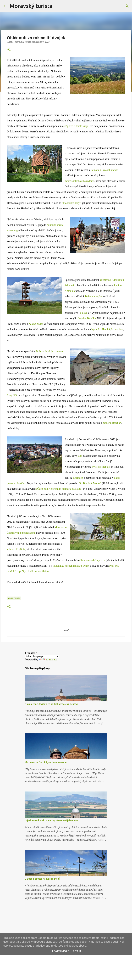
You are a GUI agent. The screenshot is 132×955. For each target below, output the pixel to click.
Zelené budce (36, 323)
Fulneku (83, 312)
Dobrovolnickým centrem (49, 351)
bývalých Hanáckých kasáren (107, 329)
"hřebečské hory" (71, 203)
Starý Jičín (12, 395)
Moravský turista (31, 6)
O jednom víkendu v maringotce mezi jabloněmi (51, 820)
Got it (77, 951)
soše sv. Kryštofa (16, 549)
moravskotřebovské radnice (79, 181)
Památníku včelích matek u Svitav (71, 565)
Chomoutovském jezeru (92, 560)
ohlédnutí (14, 598)
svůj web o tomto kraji (75, 126)
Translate (51, 659)
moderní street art (112, 422)
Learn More (60, 951)
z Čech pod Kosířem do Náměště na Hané (58, 488)
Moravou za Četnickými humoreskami (46, 762)
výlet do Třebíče (101, 466)
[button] (9, 49)
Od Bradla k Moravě (90, 483)
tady (80, 455)
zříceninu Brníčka (86, 318)
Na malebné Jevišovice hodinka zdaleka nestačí (51, 704)
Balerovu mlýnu (93, 296)
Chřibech (78, 477)
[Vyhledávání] (57, 6)
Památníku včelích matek (104, 170)
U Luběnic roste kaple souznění (42, 878)
